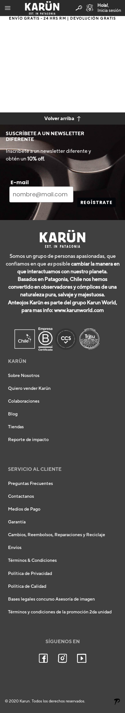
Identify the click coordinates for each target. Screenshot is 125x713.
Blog (13, 414)
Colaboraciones (23, 401)
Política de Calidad (27, 586)
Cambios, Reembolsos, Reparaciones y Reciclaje (56, 535)
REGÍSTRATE (96, 202)
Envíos (14, 548)
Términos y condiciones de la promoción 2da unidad (60, 612)
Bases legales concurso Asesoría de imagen (51, 599)
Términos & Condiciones (32, 560)
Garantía (17, 522)
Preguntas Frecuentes (30, 484)
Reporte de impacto (28, 440)
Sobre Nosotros (23, 376)
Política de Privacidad (30, 574)
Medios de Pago (24, 509)
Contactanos (21, 496)
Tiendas (16, 427)
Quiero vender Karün (29, 388)
